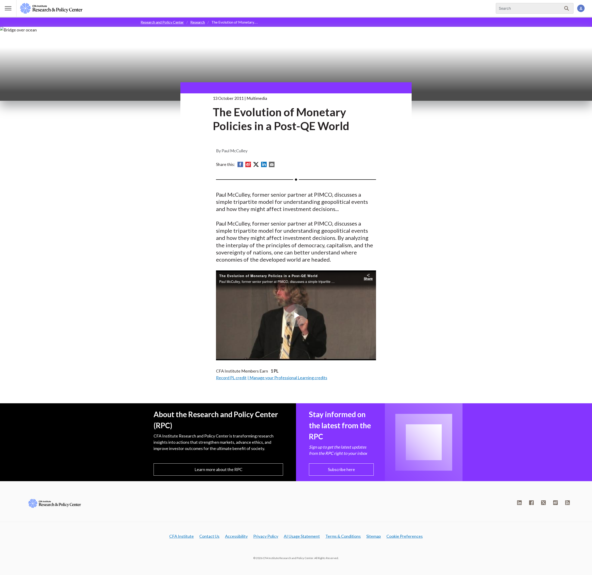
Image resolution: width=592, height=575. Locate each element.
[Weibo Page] (555, 502)
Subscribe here (341, 469)
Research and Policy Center (162, 22)
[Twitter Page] (543, 502)
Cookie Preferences (404, 536)
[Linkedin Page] (519, 502)
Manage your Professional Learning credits (288, 377)
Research (197, 22)
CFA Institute (181, 536)
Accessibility (236, 536)
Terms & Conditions (343, 536)
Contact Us (209, 536)
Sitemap (373, 536)
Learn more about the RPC (218, 469)
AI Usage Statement (302, 536)
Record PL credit (231, 377)
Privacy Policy (265, 536)
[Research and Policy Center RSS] (567, 502)
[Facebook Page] (531, 502)
